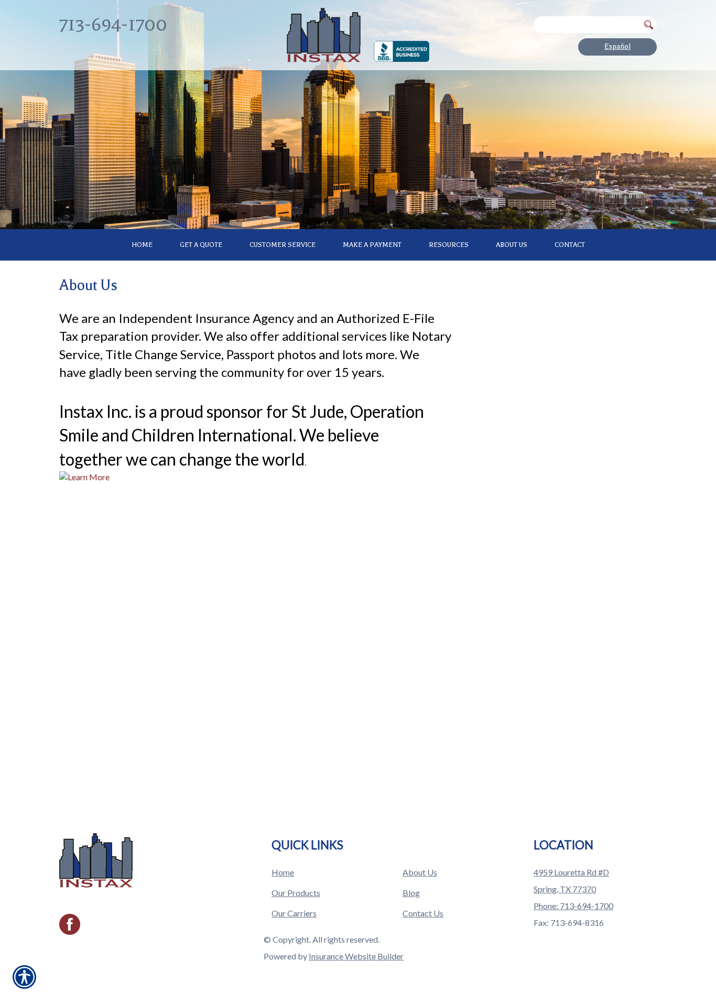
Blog (411, 893)
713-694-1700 (113, 24)
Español (617, 46)
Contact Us (423, 913)
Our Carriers (294, 913)
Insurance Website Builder (356, 956)
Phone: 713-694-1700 (573, 906)
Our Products (296, 893)
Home (283, 872)
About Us (420, 872)
